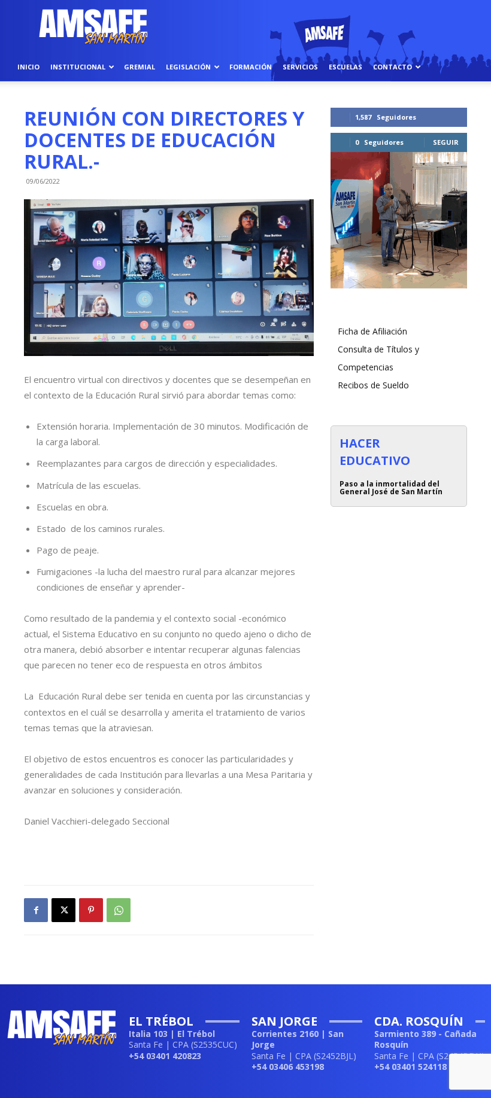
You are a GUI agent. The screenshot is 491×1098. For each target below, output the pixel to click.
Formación (250, 66)
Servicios (300, 66)
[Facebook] (36, 910)
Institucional (77, 66)
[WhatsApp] (119, 910)
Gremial (139, 66)
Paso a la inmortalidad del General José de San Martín (391, 488)
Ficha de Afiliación (372, 331)
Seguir (446, 142)
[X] (63, 910)
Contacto (392, 66)
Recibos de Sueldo (373, 385)
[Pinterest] (91, 910)
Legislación (188, 66)
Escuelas (345, 66)
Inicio (28, 66)
